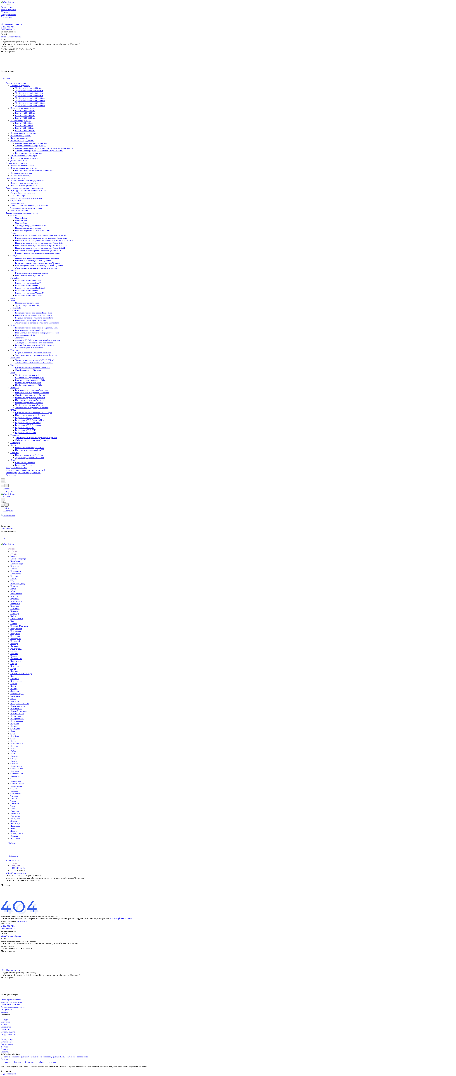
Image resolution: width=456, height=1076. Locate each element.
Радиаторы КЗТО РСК (25, 430)
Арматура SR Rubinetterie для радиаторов (34, 343)
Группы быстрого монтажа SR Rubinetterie (34, 345)
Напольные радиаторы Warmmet (30, 397)
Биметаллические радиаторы (23, 155)
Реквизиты (6, 1027)
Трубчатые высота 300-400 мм (29, 90)
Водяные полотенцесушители (24, 183)
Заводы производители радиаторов (22, 213)
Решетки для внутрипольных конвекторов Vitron (37, 253)
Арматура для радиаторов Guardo (30, 225)
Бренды (4, 1012)
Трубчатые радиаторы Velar (27, 375)
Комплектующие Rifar (25, 335)
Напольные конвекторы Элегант (30, 415)
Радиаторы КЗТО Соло (25, 432)
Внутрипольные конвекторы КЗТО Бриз (33, 412)
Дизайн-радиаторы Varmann (28, 370)
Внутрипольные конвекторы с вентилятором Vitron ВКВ (41, 238)
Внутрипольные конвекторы (23, 168)
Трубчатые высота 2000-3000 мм (30, 105)
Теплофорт (15, 442)
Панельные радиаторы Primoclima (30, 320)
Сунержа (14, 255)
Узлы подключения (19, 210)
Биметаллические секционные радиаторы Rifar (36, 328)
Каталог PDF (7, 1042)
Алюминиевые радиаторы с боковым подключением (39, 150)
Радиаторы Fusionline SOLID (28, 295)
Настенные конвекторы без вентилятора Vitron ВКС (39, 250)
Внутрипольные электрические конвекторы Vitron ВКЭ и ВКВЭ (44, 240)
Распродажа (11, 475)
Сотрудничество (8, 1034)
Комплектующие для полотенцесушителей (25, 470)
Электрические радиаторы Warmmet (31, 407)
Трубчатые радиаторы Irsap (27, 305)
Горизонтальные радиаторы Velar (30, 380)
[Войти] (2, 536)
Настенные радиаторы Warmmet (30, 400)
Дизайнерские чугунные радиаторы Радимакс (36, 437)
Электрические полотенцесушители (27, 180)
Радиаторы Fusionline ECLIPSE (29, 280)
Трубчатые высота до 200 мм (28, 88)
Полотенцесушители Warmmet (29, 402)
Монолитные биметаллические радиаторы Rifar (37, 333)
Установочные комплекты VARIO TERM (34, 363)
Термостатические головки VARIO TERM (34, 360)
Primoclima (15, 310)
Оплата (4, 1049)
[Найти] (7, 485)
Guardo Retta (21, 220)
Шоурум (5, 1019)
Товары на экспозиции (16, 467)
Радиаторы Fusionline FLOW (28, 283)
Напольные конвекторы (21, 173)
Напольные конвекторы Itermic (29, 275)
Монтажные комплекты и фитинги (26, 198)
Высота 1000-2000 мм (25, 130)
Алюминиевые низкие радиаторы (30, 145)
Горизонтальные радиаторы (23, 133)
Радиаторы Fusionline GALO (28, 285)
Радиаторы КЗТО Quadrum (27, 417)
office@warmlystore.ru (11, 24)
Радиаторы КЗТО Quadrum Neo (29, 420)
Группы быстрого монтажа (22, 193)
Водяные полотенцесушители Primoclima (34, 318)
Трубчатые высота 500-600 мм (29, 93)
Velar (12, 373)
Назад (14, 551)
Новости (5, 1029)
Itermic (13, 270)
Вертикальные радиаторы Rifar (29, 330)
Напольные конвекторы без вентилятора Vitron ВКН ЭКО (41, 245)
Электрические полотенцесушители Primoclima (37, 323)
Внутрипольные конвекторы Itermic (31, 273)
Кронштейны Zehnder (25, 462)
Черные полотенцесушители (23, 185)
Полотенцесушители (15, 178)
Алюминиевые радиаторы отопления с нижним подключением (44, 148)
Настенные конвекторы (21, 175)
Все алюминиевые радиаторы (28, 153)
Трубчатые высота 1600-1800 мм (30, 100)
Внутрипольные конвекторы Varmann (32, 368)
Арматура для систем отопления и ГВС (28, 190)
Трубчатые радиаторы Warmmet (29, 405)
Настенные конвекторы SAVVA (29, 450)
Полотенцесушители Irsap (27, 303)
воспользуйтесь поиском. (121, 918)
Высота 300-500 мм (24, 125)
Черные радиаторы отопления (24, 158)
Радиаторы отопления (16, 83)
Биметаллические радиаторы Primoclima (33, 313)
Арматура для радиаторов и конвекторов (25, 188)
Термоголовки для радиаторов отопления (29, 205)
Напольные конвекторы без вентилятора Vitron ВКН (39, 243)
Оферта (4, 1059)
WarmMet (14, 387)
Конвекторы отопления (16, 163)
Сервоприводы (17, 203)
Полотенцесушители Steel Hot (29, 455)
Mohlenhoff (15, 308)
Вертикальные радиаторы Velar (29, 377)
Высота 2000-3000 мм (25, 118)
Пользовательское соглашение (74, 1057)
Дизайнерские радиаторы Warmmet (31, 395)
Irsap (12, 300)
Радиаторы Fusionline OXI (27, 290)
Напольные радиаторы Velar (28, 382)
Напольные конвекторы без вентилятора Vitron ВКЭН (40, 248)
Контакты (5, 1022)
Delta (12, 298)
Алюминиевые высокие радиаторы (31, 143)
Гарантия (5, 1052)
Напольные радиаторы (20, 135)
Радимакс (14, 435)
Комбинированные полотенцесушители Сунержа (37, 263)
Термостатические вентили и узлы (26, 208)
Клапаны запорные (19, 195)
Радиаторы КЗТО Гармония (27, 422)
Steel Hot (14, 452)
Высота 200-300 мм (24, 123)
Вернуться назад (8, 921)
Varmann (14, 365)
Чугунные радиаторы (20, 138)
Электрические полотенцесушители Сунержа (36, 268)
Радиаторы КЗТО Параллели (28, 425)
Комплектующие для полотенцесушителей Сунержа (39, 265)
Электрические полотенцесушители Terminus (36, 355)
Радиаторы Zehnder (24, 465)
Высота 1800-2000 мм (25, 115)
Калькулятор (6, 1039)
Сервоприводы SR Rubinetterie (29, 348)
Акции (4, 1024)
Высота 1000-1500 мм (25, 110)
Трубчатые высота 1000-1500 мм (30, 98)
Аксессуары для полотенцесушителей (23, 472)
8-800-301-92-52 (8, 27)
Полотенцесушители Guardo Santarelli (32, 230)
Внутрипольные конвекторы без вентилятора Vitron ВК (40, 235)
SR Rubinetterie (17, 338)
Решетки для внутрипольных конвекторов (34, 170)
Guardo (13, 215)
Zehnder (14, 460)
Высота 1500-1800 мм (25, 113)
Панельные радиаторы (20, 120)
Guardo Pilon (21, 218)
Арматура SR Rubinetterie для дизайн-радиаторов (37, 340)
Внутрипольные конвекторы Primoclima (33, 315)
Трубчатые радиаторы (20, 85)
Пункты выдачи (8, 1032)
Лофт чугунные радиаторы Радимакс (32, 440)
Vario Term (15, 358)
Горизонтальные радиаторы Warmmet (32, 392)
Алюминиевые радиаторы (22, 140)
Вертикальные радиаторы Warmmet (31, 390)
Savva (13, 445)
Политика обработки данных (14, 1057)
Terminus (14, 350)
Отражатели (15, 200)
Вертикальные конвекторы (22, 165)
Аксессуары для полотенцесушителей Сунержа (37, 258)
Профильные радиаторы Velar (29, 385)
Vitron (13, 233)
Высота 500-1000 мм (24, 128)
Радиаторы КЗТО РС (24, 427)
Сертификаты (7, 1044)
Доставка (5, 1047)
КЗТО (13, 410)
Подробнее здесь (8, 1074)
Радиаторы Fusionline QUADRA (29, 293)
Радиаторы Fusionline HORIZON (30, 288)
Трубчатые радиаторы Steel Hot (29, 457)
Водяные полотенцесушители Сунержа (33, 260)
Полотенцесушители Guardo (28, 228)
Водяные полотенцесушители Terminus (33, 353)
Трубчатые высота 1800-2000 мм (30, 103)
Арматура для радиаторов (13, 1007)
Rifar (12, 325)
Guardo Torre (21, 223)
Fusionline (14, 278)
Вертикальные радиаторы (22, 108)
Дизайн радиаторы (19, 160)
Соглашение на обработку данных (43, 1057)
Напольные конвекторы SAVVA (29, 447)
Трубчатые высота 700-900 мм (29, 95)
